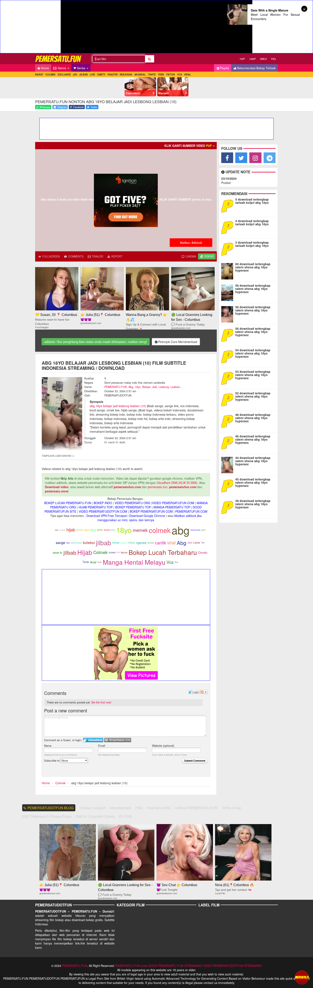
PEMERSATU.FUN (115, 387)
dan (68, 542)
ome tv (57, 552)
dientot (79, 529)
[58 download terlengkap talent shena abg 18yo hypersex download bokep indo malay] (228, 313)
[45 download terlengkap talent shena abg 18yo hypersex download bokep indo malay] (228, 485)
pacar (123, 542)
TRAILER (97, 256)
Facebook (78, 107)
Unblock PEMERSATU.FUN (196, 807)
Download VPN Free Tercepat (106, 516)
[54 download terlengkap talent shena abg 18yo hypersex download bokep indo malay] (228, 356)
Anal (93, 562)
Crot (118, 552)
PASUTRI (113, 74)
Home (45, 68)
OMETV (101, 74)
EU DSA (125, 816)
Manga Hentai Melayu (134, 562)
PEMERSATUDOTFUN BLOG (50, 807)
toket (86, 530)
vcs (56, 529)
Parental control (159, 807)
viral (171, 542)
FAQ (273, 59)
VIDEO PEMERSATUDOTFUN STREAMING (232, 965)
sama (93, 529)
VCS (179, 74)
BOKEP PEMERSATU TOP (133, 507)
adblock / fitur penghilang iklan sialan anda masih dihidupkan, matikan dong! (95, 342)
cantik (160, 543)
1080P (252, 59)
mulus (131, 542)
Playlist (224, 68)
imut (113, 529)
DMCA (263, 59)
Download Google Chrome (147, 516)
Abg (130, 387)
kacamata (195, 529)
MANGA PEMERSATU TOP (172, 507)
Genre (62, 68)
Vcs (170, 562)
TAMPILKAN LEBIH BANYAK (57, 455)
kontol (107, 529)
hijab (70, 530)
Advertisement (120, 807)
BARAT (39, 74)
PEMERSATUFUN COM (191, 511)
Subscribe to (52, 760)
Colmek (100, 552)
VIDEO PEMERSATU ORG (132, 503)
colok (62, 530)
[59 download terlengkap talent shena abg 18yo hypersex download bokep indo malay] (228, 292)
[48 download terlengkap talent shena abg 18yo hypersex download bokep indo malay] (228, 421)
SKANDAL (140, 74)
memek (140, 530)
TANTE (152, 74)
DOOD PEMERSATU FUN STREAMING (175, 965)
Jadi (154, 387)
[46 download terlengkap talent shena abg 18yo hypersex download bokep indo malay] (228, 442)
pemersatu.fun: (158, 487)
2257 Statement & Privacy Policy (47, 816)
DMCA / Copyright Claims (95, 816)
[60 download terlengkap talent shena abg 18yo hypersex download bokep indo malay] (228, 270)
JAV (75, 74)
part (203, 529)
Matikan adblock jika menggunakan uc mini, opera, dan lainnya (150, 518)
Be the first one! (101, 702)
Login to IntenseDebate (93, 740)
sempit (150, 542)
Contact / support (92, 807)
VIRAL (187, 74)
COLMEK (50, 74)
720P (242, 59)
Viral (176, 562)
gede (100, 529)
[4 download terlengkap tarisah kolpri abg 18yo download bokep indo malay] (228, 227)
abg (181, 529)
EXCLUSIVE (64, 74)
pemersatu (76, 542)
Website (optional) (163, 746)
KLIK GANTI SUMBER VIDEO (188, 145)
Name (47, 746)
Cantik (99, 562)
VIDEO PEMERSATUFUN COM (173, 503)
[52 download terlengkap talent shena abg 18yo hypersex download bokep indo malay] (228, 399)
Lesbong (164, 387)
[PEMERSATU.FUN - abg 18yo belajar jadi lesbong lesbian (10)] (58, 58)
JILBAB (83, 74)
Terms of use (231, 807)
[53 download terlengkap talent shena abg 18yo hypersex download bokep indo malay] (228, 378)
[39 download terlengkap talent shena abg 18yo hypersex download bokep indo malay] (228, 507)
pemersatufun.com (127, 487)
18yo (138, 387)
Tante (85, 562)
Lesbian (175, 387)
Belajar (146, 387)
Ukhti (189, 542)
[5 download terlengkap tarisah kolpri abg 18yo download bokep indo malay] (228, 206)
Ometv (203, 552)
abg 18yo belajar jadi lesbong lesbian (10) (118, 406)
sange (60, 542)
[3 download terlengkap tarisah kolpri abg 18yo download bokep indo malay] (228, 249)
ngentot (141, 542)
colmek (160, 530)
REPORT (116, 256)
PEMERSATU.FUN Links (131, 965)
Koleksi (112, 552)
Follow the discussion (204, 692)
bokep (115, 542)
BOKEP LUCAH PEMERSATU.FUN (67, 503)
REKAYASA (126, 74)
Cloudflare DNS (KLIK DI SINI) (177, 482)
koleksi (89, 542)
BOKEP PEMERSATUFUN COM (151, 511)
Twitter (93, 107)
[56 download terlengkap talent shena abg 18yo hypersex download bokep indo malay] (228, 335)
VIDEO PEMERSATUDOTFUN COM (103, 511)
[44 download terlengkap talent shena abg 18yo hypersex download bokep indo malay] (228, 464)
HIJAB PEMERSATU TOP (96, 507)
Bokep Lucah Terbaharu (163, 552)
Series (81, 68)
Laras (196, 542)
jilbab (103, 542)
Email (101, 746)
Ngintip (124, 552)
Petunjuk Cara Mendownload (177, 342)
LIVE (92, 74)
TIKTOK (170, 74)
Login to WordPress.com (117, 740)
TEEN (161, 74)
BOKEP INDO (103, 503)
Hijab (84, 552)
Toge (202, 542)
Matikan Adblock (191, 242)
